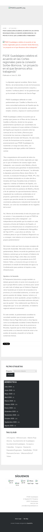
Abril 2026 (9, 397)
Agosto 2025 (10, 425)
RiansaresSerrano (13, 453)
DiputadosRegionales (14, 450)
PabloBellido (27, 450)
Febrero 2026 (11, 404)
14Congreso (11, 438)
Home (4, 28)
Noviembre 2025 (12, 415)
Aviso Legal (18, 518)
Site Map (25, 518)
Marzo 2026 (10, 401)
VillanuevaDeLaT (27, 453)
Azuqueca (30, 444)
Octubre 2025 (11, 418)
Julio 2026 (9, 387)
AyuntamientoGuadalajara (16, 444)
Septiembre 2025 (12, 422)
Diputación (27, 447)
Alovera (9, 441)
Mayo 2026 (10, 394)
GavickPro (30, 523)
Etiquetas (9, 371)
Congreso (18, 447)
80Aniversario (21, 438)
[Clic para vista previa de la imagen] (21, 45)
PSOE (35, 450)
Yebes (9, 456)
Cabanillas (10, 447)
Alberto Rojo (31, 438)
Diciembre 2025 (11, 411)
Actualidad (12, 28)
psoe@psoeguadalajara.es (30, 505)
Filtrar (10, 374)
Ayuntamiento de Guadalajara (23, 441)
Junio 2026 (10, 390)
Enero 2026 (10, 408)
